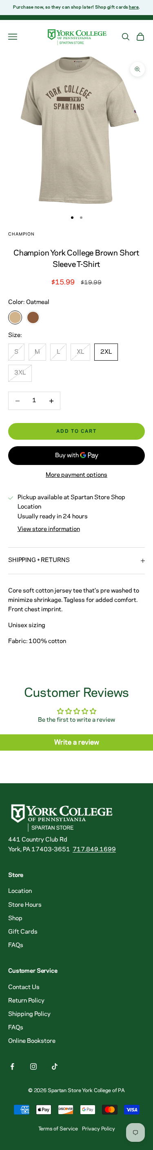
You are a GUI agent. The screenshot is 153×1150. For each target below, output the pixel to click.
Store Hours (25, 905)
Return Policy (26, 1001)
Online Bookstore (31, 1041)
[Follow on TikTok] (55, 1066)
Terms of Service (58, 1128)
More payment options (76, 475)
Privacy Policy (98, 1128)
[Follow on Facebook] (12, 1066)
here (134, 7)
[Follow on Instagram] (33, 1066)
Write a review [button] (76, 742)
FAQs (15, 945)
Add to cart (76, 431)
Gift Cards (23, 932)
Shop (15, 918)
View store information (49, 529)
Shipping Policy (29, 1014)
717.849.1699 (94, 850)
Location (20, 891)
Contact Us (24, 987)
